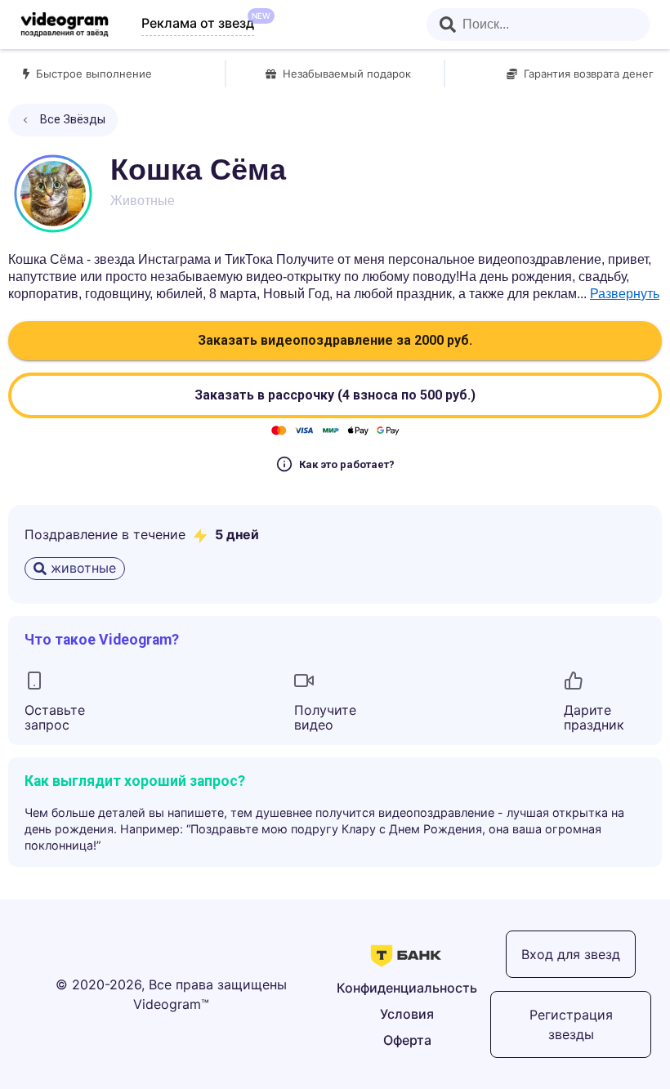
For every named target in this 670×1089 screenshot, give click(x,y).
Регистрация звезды (571, 1024)
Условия (407, 1014)
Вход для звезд (570, 954)
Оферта (407, 1040)
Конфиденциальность (407, 988)
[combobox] (538, 24)
